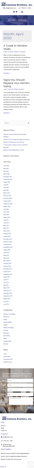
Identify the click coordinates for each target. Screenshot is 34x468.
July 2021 (6, 185)
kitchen (5, 325)
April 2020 (6, 214)
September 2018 (7, 247)
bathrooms (6, 317)
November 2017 (7, 269)
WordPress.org (7, 362)
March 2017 (6, 288)
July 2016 (6, 301)
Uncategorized (7, 341)
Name (4, 380)
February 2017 (7, 290)
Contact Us (4, 430)
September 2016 (7, 296)
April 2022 (6, 171)
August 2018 (6, 250)
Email (4, 385)
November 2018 (7, 242)
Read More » (6, 73)
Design (5, 319)
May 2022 (6, 168)
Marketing (6, 333)
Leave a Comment (8, 52)
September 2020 (7, 204)
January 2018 (7, 266)
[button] (22, 11)
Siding (16, 89)
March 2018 (6, 260)
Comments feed (7, 359)
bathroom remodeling (9, 314)
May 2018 (6, 255)
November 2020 (7, 198)
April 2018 (6, 258)
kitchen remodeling (8, 327)
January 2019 (7, 236)
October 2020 (7, 201)
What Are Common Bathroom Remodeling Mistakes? (15, 453)
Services (3, 425)
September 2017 (7, 274)
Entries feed (6, 356)
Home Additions (7, 322)
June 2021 (6, 187)
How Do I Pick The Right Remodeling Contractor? (16, 139)
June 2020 (6, 212)
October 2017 (7, 271)
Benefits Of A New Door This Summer (13, 142)
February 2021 (7, 195)
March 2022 (6, 174)
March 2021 (6, 193)
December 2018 (7, 239)
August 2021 (6, 182)
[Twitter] (16, 12)
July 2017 (6, 279)
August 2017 (6, 277)
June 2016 (6, 304)
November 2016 (7, 293)
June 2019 (6, 223)
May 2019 (6, 225)
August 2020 (6, 206)
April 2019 (6, 228)
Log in (5, 354)
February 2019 (7, 233)
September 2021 (7, 179)
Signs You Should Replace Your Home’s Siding (16, 83)
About (2, 428)
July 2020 (6, 209)
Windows (16, 52)
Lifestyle (5, 330)
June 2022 (6, 166)
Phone (4, 390)
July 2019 (6, 220)
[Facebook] (14, 12)
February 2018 (7, 263)
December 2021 (7, 176)
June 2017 (6, 282)
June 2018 (6, 252)
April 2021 (6, 190)
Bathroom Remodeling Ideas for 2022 (13, 150)
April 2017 (6, 285)
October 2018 (7, 244)
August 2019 (6, 217)
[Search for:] (16, 123)
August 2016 (6, 298)
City (5, 394)
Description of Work (4, 401)
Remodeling (6, 335)
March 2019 (6, 231)
